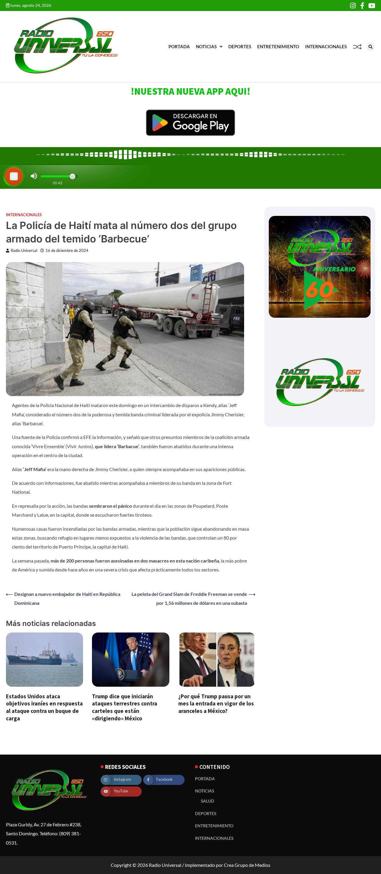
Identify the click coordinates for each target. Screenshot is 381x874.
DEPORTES (239, 46)
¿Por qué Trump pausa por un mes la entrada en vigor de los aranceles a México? (216, 703)
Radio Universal (24, 250)
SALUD (207, 800)
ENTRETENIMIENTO (278, 46)
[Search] (370, 46)
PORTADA (179, 46)
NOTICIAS (206, 46)
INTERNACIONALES (326, 46)
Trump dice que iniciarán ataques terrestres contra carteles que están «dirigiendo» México (124, 707)
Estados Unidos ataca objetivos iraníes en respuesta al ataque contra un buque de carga (44, 707)
